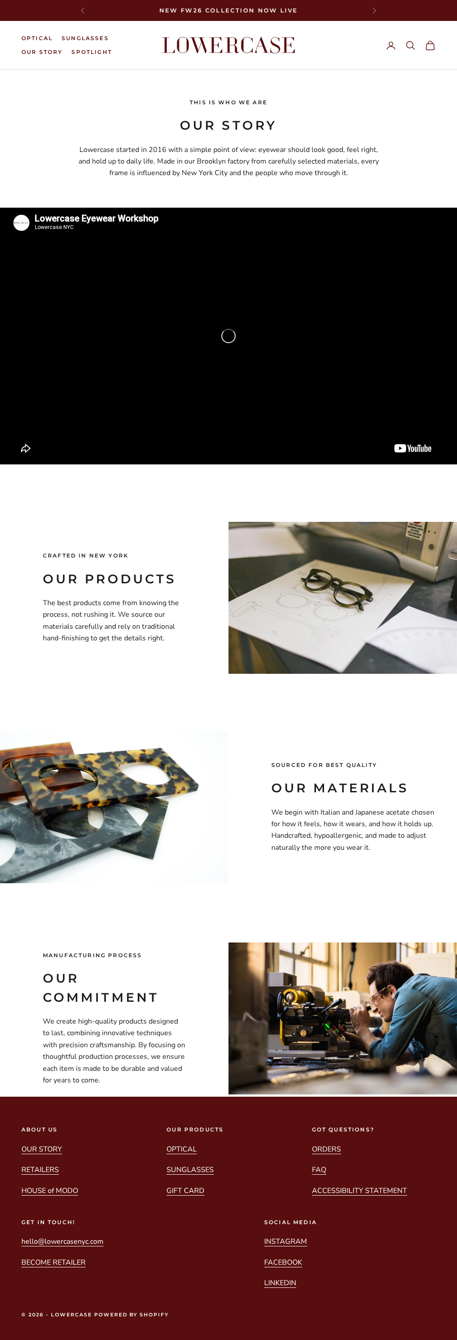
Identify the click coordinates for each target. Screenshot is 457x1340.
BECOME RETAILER (53, 1262)
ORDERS (326, 1149)
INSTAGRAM (285, 1241)
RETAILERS (40, 1170)
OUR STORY (41, 52)
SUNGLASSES (85, 38)
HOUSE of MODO (49, 1191)
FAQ (319, 1170)
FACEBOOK (283, 1262)
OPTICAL (37, 38)
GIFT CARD (185, 1191)
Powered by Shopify (131, 1314)
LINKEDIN (280, 1283)
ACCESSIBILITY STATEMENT (359, 1191)
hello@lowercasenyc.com (62, 1241)
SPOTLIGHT (91, 52)
